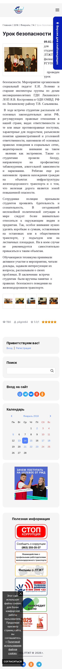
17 (43, 440)
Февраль (25, 25)
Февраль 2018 (31, 416)
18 (49, 440)
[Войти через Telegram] (25, 394)
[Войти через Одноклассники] (42, 394)
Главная (7, 25)
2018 (16, 25)
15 (31, 440)
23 (37, 446)
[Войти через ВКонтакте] (31, 394)
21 (25, 446)
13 (19, 440)
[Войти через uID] (19, 394)
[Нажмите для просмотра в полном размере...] (23, 59)
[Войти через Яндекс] (36, 394)
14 (33, 25)
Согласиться (13, 661)
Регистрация (23, 348)
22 (31, 446)
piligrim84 (22, 321)
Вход (10, 348)
